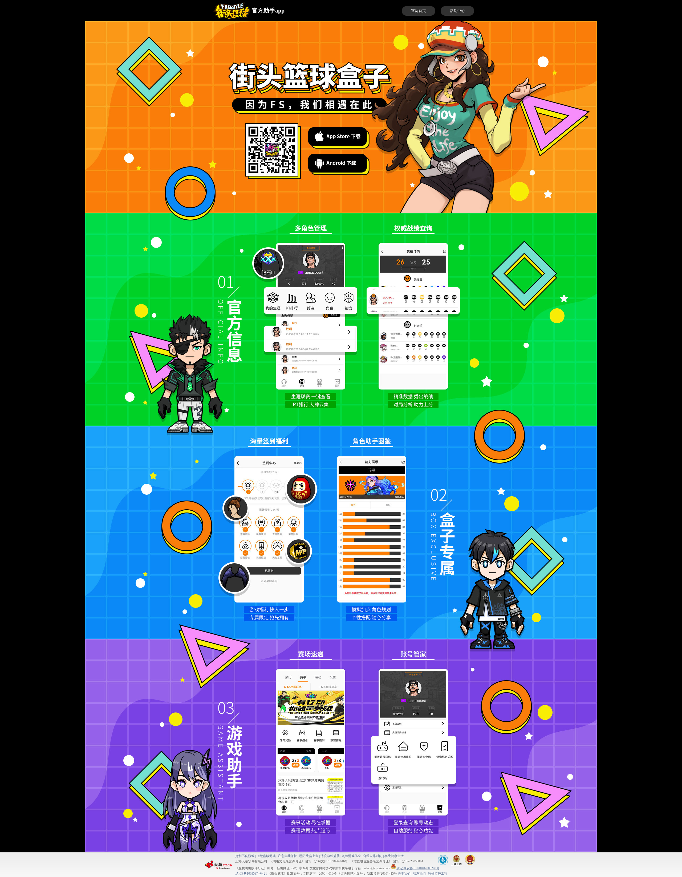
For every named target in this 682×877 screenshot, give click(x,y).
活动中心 (457, 11)
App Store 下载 (337, 136)
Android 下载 (337, 163)
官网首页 (418, 11)
